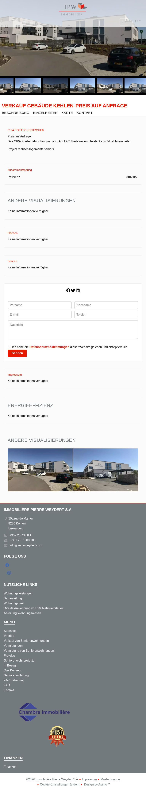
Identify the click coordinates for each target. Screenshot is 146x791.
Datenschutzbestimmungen (49, 347)
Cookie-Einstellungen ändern (59, 784)
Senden (17, 353)
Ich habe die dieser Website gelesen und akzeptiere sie (69, 347)
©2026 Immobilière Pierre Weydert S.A (52, 779)
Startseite (73, 9)
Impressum (89, 779)
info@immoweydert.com (26, 545)
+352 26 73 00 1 (20, 535)
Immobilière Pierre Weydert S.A (37, 510)
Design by (96, 784)
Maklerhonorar (110, 779)
